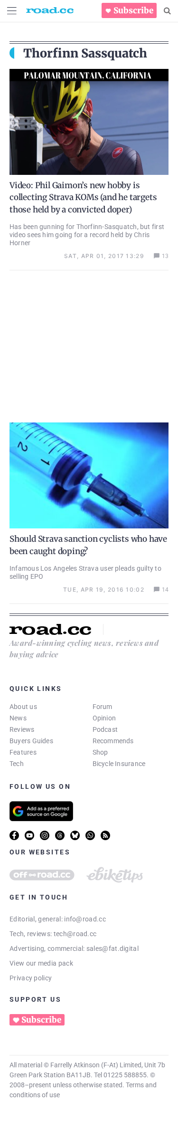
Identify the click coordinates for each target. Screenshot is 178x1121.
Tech (16, 763)
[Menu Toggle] (12, 10)
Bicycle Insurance (119, 763)
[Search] (167, 11)
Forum (102, 706)
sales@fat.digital (112, 948)
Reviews (22, 729)
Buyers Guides (31, 741)
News (18, 718)
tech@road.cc (75, 934)
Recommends (113, 741)
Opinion (104, 718)
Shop (100, 752)
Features (23, 752)
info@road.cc (85, 919)
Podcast (105, 729)
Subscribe (133, 10)
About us (23, 706)
